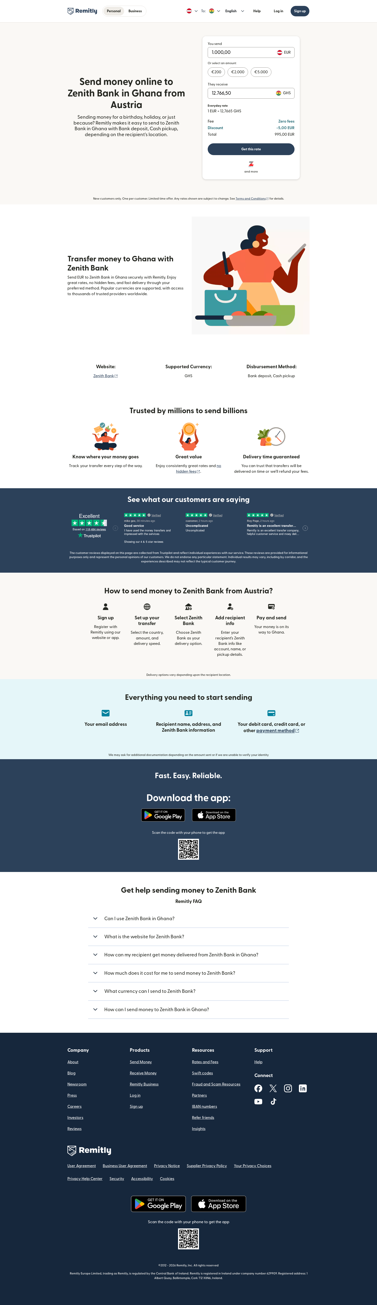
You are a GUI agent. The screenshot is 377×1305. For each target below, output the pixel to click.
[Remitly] (82, 11)
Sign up (300, 11)
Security (117, 1179)
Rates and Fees (205, 1062)
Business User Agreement (125, 1166)
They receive (218, 84)
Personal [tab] (114, 11)
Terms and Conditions (252, 198)
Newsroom (77, 1084)
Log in (278, 11)
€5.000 (261, 72)
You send (215, 44)
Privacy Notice (167, 1166)
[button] (192, 11)
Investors (75, 1118)
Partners (199, 1095)
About (72, 1062)
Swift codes (202, 1073)
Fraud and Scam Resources (216, 1084)
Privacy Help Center (85, 1179)
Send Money (141, 1062)
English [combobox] (230, 11)
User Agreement (81, 1166)
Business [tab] (135, 11)
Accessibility (142, 1179)
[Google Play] (163, 815)
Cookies (167, 1179)
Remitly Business (144, 1084)
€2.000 (237, 72)
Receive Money (143, 1073)
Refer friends (203, 1118)
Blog (71, 1073)
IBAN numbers (204, 1106)
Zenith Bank (105, 376)
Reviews (74, 1129)
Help (257, 11)
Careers (74, 1106)
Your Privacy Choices (252, 1166)
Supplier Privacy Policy (207, 1166)
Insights (199, 1129)
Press (72, 1095)
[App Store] (214, 815)
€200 (216, 72)
